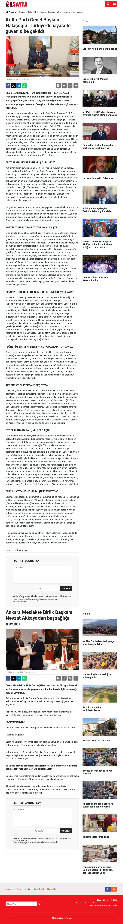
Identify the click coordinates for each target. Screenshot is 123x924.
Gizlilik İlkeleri (39, 889)
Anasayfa (12, 12)
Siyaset (22, 12)
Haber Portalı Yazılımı (63, 918)
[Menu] (114, 4)
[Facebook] (8, 85)
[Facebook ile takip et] (108, 889)
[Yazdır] (58, 85)
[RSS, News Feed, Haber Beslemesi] (114, 889)
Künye (19, 889)
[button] (64, 85)
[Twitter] (13, 85)
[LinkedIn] (18, 85)
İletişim (27, 889)
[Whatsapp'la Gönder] (24, 85)
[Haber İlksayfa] (16, 3)
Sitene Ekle (51, 889)
